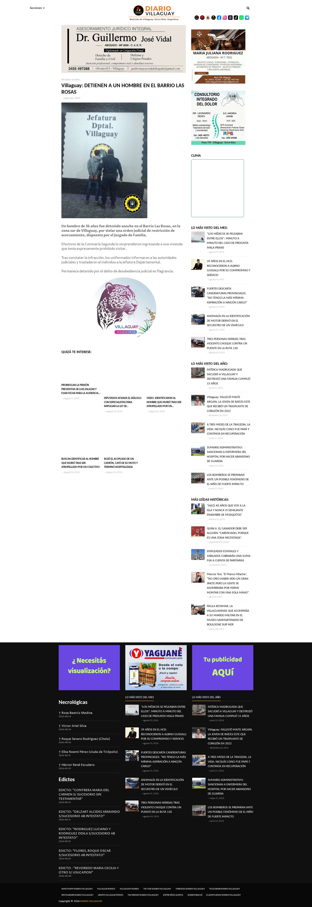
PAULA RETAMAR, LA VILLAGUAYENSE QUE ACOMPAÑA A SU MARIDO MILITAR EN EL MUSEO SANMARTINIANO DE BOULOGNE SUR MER (228, 615)
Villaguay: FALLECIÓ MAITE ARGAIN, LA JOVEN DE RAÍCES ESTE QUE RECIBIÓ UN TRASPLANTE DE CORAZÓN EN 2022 (228, 404)
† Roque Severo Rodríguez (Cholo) (84, 739)
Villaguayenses (106, 889)
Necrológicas (73, 702)
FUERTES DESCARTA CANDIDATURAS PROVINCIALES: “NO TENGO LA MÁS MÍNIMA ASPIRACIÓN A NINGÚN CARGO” (227, 295)
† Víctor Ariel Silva (72, 726)
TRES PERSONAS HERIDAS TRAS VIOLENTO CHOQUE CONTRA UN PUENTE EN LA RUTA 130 (227, 344)
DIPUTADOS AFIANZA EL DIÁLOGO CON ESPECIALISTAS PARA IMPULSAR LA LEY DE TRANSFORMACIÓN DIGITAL (122, 403)
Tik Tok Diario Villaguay (157, 889)
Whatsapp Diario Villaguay (77, 889)
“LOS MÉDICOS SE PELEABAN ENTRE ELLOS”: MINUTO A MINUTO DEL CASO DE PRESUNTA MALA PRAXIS (227, 240)
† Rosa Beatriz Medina (75, 713)
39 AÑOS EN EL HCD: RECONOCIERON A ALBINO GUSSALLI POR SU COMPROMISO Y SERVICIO (228, 268)
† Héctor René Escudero (77, 765)
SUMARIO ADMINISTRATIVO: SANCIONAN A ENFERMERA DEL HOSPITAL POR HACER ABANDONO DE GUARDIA (228, 454)
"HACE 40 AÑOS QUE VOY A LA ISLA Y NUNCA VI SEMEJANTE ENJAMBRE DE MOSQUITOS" (226, 510)
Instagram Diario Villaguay (77, 895)
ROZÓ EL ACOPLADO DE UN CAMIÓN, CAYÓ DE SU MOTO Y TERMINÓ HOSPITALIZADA (121, 463)
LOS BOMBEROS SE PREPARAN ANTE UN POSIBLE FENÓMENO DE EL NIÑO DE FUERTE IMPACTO (228, 479)
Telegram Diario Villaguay (224, 889)
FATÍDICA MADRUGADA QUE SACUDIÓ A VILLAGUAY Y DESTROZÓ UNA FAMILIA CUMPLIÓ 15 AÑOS (228, 376)
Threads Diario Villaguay (190, 889)
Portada (65, 79)
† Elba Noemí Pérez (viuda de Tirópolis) (88, 752)
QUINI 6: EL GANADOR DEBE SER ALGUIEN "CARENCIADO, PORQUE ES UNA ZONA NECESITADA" (228, 533)
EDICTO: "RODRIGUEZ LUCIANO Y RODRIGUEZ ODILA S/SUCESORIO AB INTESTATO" (87, 833)
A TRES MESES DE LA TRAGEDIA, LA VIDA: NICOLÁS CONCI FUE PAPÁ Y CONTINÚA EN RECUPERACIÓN (228, 429)
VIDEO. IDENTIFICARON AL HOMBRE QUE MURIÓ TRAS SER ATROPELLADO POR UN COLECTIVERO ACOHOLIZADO (164, 403)
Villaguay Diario (129, 889)
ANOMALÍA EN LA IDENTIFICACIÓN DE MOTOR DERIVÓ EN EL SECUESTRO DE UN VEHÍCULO (228, 321)
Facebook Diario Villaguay (143, 895)
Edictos (67, 780)
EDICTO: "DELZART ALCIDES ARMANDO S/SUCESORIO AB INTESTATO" (89, 814)
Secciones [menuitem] (36, 8)
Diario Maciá (195, 895)
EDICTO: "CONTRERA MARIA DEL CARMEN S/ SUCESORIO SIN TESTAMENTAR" (84, 794)
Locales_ (76, 79)
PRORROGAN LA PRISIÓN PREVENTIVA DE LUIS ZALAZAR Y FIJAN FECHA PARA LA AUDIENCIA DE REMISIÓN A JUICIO (79, 390)
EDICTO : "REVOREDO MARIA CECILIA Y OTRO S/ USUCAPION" (89, 870)
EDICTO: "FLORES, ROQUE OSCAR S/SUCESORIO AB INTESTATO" (85, 853)
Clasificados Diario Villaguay (223, 895)
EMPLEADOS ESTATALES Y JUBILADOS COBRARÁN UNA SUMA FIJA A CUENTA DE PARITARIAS (228, 556)
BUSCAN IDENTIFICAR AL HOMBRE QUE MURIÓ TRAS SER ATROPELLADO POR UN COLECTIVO (80, 463)
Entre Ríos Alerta (173, 895)
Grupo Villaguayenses (110, 895)
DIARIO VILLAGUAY (91, 901)
